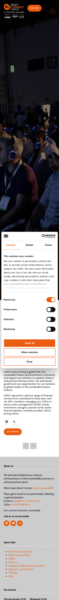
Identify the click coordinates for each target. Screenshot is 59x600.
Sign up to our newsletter (21, 569)
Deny (29, 361)
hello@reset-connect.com (26, 501)
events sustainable (42, 488)
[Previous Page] (26, 446)
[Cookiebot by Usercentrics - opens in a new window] (42, 236)
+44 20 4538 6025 (20, 504)
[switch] (50, 309)
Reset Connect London (20, 551)
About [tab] (48, 245)
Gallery (11, 558)
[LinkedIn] (6, 523)
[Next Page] (33, 446)
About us (13, 562)
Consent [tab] (10, 245)
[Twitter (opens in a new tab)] (14, 422)
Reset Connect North (19, 555)
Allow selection (29, 352)
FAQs (11, 576)
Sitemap (12, 572)
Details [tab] (29, 245)
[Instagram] (20, 523)
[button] (34, 8)
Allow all (29, 343)
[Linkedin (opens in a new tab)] (6, 422)
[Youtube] (13, 523)
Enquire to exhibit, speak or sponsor (26, 565)
